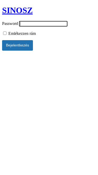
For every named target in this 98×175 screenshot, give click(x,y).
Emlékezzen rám (21, 33)
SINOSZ (17, 10)
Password (10, 23)
